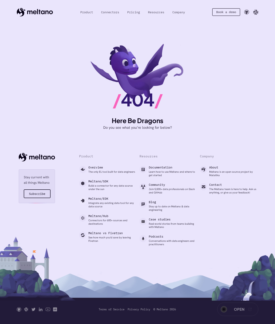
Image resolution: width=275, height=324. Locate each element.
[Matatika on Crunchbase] (55, 309)
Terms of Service (111, 309)
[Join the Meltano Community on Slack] (255, 12)
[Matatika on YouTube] (47, 309)
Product (86, 12)
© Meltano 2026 (164, 309)
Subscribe (37, 194)
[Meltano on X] (33, 309)
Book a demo (226, 12)
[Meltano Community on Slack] (26, 309)
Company (178, 12)
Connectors (110, 12)
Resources (156, 12)
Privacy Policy (139, 309)
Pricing (133, 12)
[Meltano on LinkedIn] (40, 309)
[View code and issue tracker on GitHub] (246, 12)
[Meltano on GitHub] (19, 309)
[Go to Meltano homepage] (35, 12)
